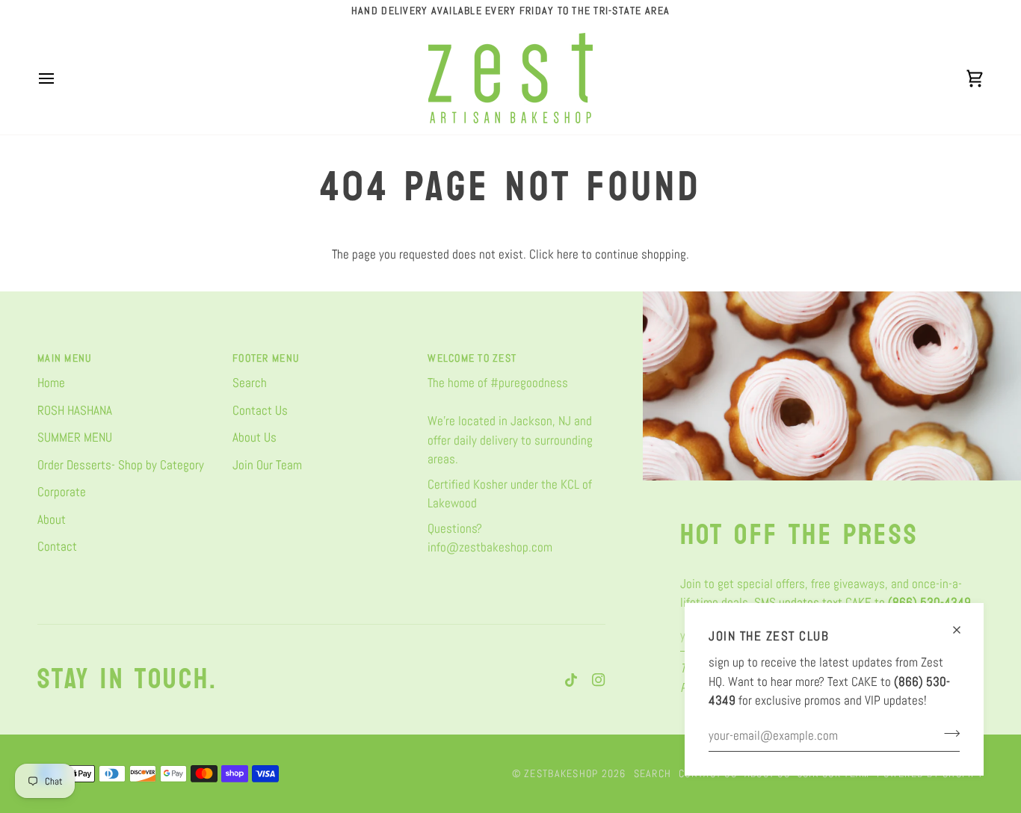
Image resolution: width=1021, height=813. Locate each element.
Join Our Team (267, 465)
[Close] (963, 623)
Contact (57, 546)
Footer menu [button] (265, 358)
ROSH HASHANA (74, 410)
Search (249, 382)
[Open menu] (59, 78)
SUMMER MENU (74, 437)
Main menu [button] (64, 358)
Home (51, 382)
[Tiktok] (571, 680)
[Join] (947, 734)
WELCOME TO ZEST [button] (472, 358)
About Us (254, 437)
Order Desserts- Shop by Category (120, 465)
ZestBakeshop (561, 773)
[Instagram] (598, 680)
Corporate (61, 491)
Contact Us (260, 410)
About (51, 519)
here (568, 254)
